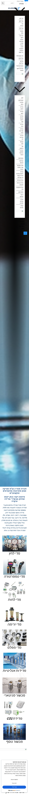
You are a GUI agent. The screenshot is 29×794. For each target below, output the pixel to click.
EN (23, 229)
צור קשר (21, 226)
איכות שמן (21, 192)
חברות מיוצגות (22, 222)
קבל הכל (14, 787)
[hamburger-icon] (26, 0)
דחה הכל (14, 783)
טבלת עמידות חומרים (21, 201)
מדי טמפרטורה (19, 56)
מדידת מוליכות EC (21, 137)
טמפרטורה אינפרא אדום (20, 102)
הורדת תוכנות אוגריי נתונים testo (20, 167)
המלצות (21, 219)
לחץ (22, 98)
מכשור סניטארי (19, 66)
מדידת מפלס (20, 180)
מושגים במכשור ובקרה (21, 153)
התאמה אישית (14, 779)
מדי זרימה (21, 58)
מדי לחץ (21, 18)
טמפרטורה (20, 158)
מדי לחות (21, 21)
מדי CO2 (21, 28)
